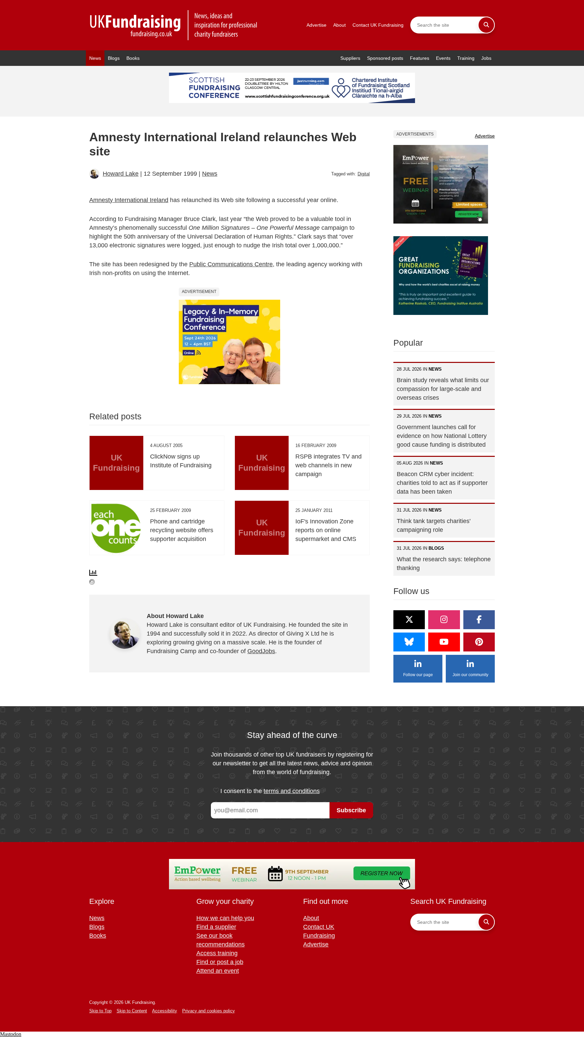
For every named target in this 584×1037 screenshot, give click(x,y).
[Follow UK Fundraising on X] (409, 619)
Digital (364, 173)
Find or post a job (219, 962)
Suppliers (350, 58)
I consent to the (270, 791)
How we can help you (225, 918)
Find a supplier (216, 926)
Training (465, 58)
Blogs (114, 58)
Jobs (486, 58)
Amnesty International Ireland (128, 200)
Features (419, 58)
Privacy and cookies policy (208, 1010)
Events (443, 58)
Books (133, 58)
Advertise (316, 25)
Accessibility (164, 1010)
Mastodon (10, 1034)
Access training (217, 953)
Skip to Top (100, 1010)
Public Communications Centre (231, 264)
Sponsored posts (385, 58)
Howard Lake (121, 173)
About (339, 25)
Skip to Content (132, 1010)
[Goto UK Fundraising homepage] (173, 25)
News (95, 58)
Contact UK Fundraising (378, 25)
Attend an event (217, 970)
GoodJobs (261, 651)
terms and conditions (292, 791)
